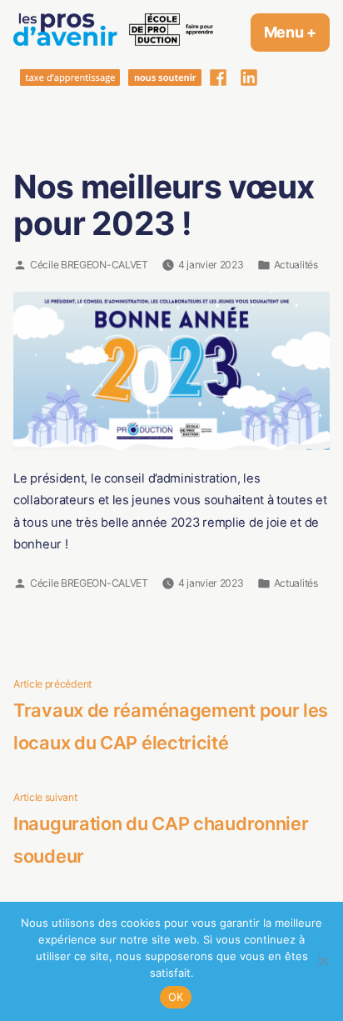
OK (176, 996)
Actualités (296, 264)
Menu (297, 32)
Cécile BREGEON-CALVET (89, 264)
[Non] (322, 961)
